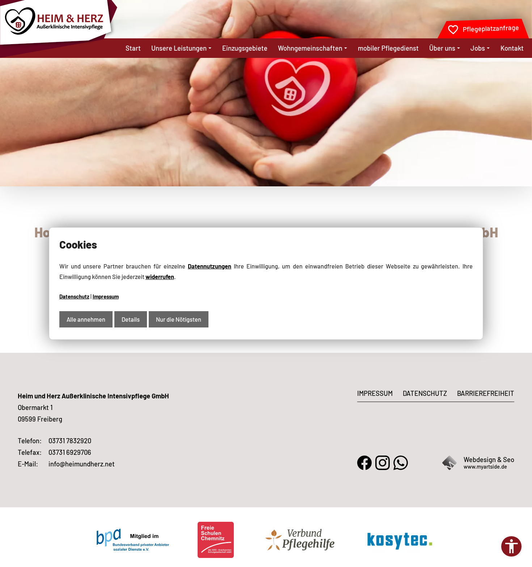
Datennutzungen (209, 266)
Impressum (106, 296)
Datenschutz (74, 296)
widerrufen (159, 276)
